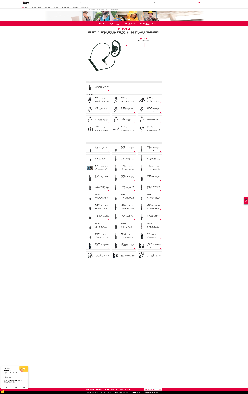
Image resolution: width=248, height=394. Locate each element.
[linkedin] (139, 392)
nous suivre (126, 392)
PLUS (160, 24)
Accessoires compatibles (91, 77)
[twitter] (134, 392)
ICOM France (84, 7)
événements (109, 392)
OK (160, 389)
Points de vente (65, 7)
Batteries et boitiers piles (129, 24)
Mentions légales (90, 392)
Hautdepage (246, 201)
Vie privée (97, 392)
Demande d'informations (133, 45)
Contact (121, 392)
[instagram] (135, 392)
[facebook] (132, 392)
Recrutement (115, 392)
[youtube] (137, 392)
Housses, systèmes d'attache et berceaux (147, 24)
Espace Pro (202, 2)
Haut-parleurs (118, 24)
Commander (153, 45)
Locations (47, 7)
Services (56, 7)
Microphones (90, 24)
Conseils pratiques (36, 7)
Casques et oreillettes (101, 24)
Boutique (75, 7)
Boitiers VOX (111, 24)
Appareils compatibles (104, 77)
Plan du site (102, 392)
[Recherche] (104, 2)
